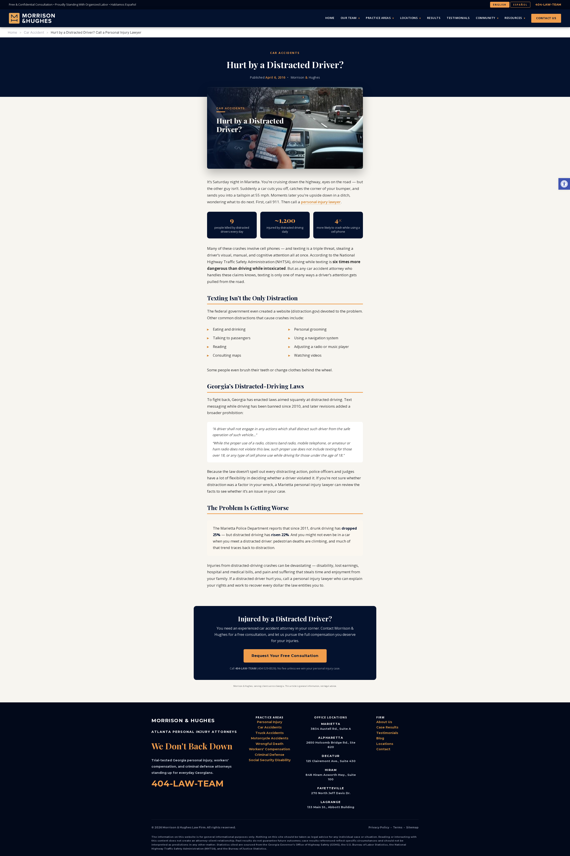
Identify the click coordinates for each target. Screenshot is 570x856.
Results (434, 18)
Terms (397, 827)
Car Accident (34, 32)
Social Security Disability (270, 760)
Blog (380, 738)
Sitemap (412, 827)
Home (329, 18)
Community (485, 18)
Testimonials (458, 18)
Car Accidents (270, 727)
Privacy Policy (378, 827)
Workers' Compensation (269, 749)
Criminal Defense (269, 755)
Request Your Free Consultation (285, 655)
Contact (383, 749)
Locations (409, 18)
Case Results (387, 727)
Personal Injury (269, 722)
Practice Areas (378, 18)
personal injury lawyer (321, 201)
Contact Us (546, 18)
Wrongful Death (269, 744)
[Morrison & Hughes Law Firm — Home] (32, 18)
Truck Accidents (269, 733)
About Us (384, 722)
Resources (513, 18)
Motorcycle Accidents (269, 738)
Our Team (349, 18)
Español (520, 4)
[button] (564, 184)
